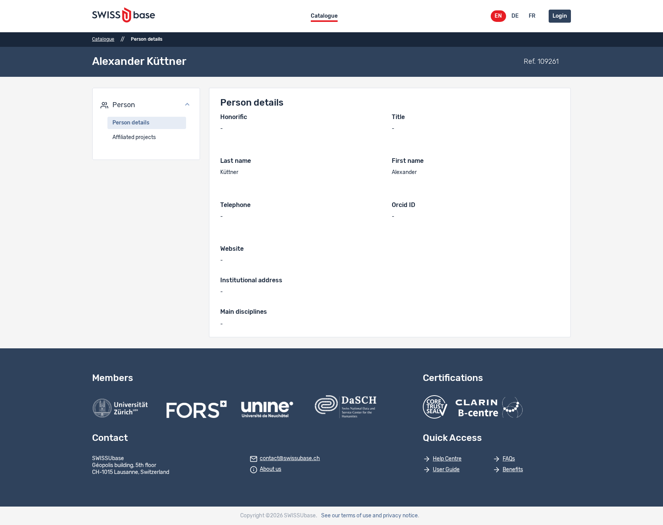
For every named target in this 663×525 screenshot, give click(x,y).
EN (498, 16)
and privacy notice (395, 515)
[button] (146, 105)
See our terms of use (346, 515)
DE (515, 16)
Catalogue (324, 16)
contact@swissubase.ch (290, 458)
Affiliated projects (134, 137)
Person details (130, 123)
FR (532, 16)
